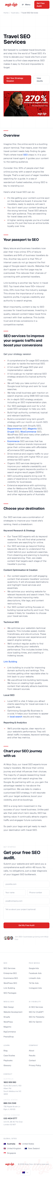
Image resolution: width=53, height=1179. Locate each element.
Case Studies (9, 1055)
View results (40, 79)
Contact (32, 1060)
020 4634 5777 (10, 1118)
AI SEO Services (36, 1007)
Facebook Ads (35, 973)
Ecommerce (13, 441)
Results (32, 1055)
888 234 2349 (10, 1103)
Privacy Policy (35, 1065)
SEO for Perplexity (36, 1017)
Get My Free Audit (26, 925)
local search (16, 716)
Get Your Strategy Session (14, 79)
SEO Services (9, 968)
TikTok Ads (34, 983)
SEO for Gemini (35, 1022)
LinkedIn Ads (34, 978)
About (31, 1050)
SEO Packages (10, 993)
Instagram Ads (35, 988)
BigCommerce (10, 1031)
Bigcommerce (14, 428)
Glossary (7, 1065)
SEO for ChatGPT (36, 1012)
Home (6, 13)
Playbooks (8, 1060)
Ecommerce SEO (11, 978)
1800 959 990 (10, 1082)
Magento (32, 428)
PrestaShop (9, 1036)
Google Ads (34, 968)
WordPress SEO (10, 983)
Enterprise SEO (10, 973)
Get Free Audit (41, 4)
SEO (25, 154)
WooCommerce (28, 431)
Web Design (9, 1007)
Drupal (10, 431)
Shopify (7, 1017)
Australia (15, 13)
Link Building (10, 661)
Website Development (13, 1012)
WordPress (8, 1022)
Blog (6, 1050)
